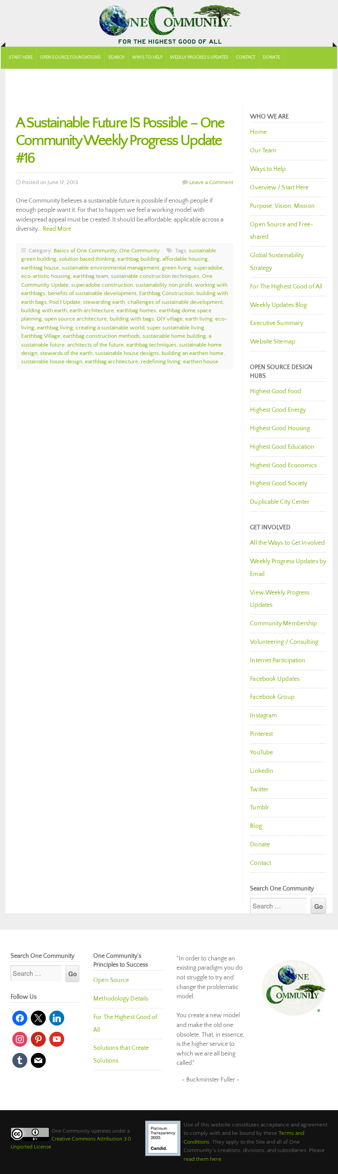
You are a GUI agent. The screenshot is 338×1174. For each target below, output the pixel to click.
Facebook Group (272, 697)
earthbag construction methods (101, 336)
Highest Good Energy (278, 409)
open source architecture (75, 319)
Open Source (111, 980)
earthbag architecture (111, 361)
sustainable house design (51, 361)
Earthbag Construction (166, 293)
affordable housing (185, 259)
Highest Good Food (275, 391)
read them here (202, 1159)
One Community (169, 23)
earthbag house (40, 268)
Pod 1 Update (65, 302)
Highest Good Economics (283, 465)
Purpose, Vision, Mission (282, 206)
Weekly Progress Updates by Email (288, 568)
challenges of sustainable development (175, 302)
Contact (245, 57)
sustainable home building (174, 336)
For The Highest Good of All (286, 286)
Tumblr (259, 807)
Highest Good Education (282, 446)
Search (116, 57)
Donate (271, 57)
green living (176, 268)
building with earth (44, 310)
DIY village (170, 319)
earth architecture (92, 310)
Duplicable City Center (279, 502)
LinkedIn (261, 771)
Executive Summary (276, 323)
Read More (57, 229)
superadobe (208, 268)
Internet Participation (277, 660)
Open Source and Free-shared (281, 231)
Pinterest (261, 734)
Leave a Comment (211, 182)
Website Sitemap (272, 341)
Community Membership (283, 623)
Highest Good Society (278, 483)
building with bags (132, 319)
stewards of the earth (66, 353)
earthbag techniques (151, 345)
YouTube (261, 752)
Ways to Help (147, 57)
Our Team (263, 150)
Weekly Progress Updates (199, 57)
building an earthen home (193, 353)
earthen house (200, 361)
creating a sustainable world (110, 328)
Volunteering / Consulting (284, 642)
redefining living (160, 361)
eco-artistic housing (45, 276)
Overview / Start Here (279, 187)
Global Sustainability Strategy (277, 262)
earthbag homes (136, 310)
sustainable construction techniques (155, 276)
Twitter (259, 789)
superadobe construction (102, 285)
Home (258, 132)
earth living (199, 319)
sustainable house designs (127, 353)
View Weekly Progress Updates (279, 599)
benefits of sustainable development (92, 293)
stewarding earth (104, 302)
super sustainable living (175, 328)
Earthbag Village (40, 336)
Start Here (21, 57)
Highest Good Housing (280, 428)
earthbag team (90, 276)
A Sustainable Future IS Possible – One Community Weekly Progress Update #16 (120, 140)
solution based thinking (87, 259)
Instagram (263, 715)
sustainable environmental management (110, 268)
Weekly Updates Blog (278, 305)
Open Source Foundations (70, 57)
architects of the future (95, 345)
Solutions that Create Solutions (121, 1054)
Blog (255, 826)
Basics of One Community (85, 250)
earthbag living (55, 328)
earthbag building (139, 259)
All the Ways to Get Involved (287, 542)
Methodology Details (120, 998)
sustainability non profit (164, 285)
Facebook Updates (275, 679)
